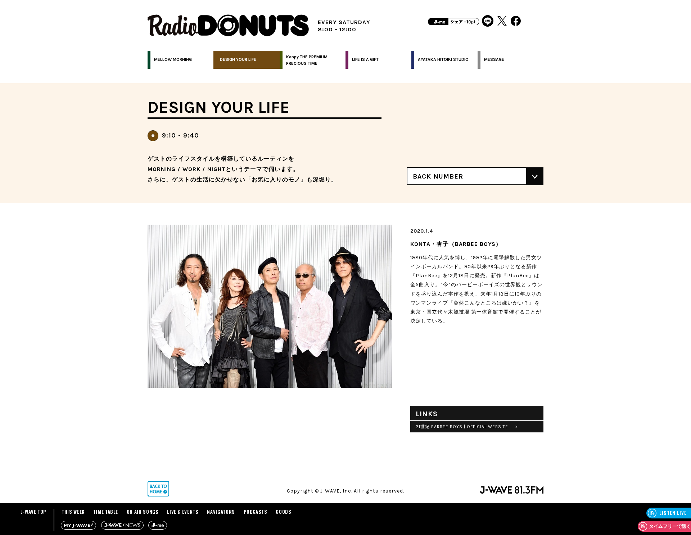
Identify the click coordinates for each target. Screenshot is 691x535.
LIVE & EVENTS (182, 511)
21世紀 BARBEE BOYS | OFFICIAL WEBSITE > (467, 426)
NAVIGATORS (221, 511)
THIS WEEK (73, 511)
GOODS (283, 511)
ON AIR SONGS (143, 511)
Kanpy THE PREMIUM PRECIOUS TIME (307, 60)
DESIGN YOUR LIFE (238, 59)
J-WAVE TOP (34, 511)
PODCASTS (255, 511)
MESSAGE (494, 59)
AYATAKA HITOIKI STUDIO (443, 59)
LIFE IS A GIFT (365, 59)
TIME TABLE (105, 511)
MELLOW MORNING (173, 59)
